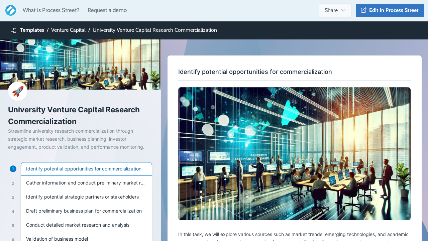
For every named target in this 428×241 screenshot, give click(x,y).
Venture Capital (68, 30)
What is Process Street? (51, 10)
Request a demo (107, 10)
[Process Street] (9, 10)
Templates (32, 30)
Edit (392, 10)
